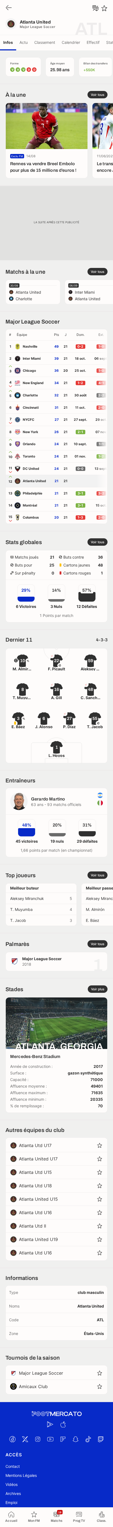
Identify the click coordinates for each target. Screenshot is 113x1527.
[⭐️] (104, 8)
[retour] (8, 8)
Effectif (93, 42)
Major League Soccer (37, 27)
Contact (12, 1466)
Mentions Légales (21, 1475)
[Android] (50, 1424)
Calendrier (71, 42)
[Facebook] (12, 1439)
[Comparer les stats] (95, 8)
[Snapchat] (75, 1439)
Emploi (11, 1502)
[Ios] (63, 1424)
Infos (8, 42)
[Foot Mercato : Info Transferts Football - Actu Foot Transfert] (56, 1414)
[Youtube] (50, 1439)
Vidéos (11, 1484)
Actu (23, 42)
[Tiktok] (88, 1439)
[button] (33, 335)
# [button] (10, 335)
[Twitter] (25, 1439)
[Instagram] (37, 1439)
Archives (13, 1493)
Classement (44, 42)
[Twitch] (101, 1439)
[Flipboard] (63, 1439)
